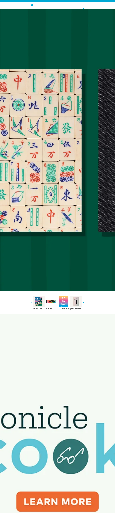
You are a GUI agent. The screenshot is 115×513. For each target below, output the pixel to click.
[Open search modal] (80, 7)
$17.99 (34, 309)
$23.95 (46, 309)
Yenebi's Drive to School (37, 308)
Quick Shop (39, 305)
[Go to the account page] (81, 7)
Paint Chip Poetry (48, 308)
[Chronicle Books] (39, 5)
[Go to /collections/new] (57, 150)
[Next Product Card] (83, 302)
